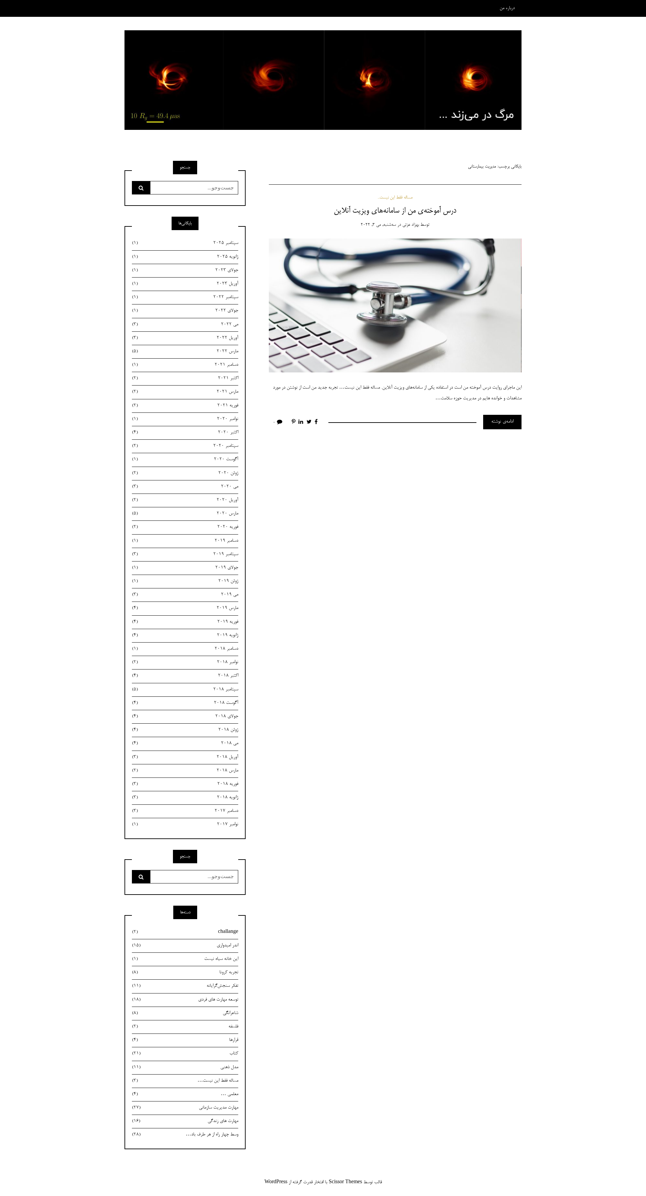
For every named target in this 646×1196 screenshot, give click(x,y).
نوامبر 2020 (185, 419)
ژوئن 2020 (185, 473)
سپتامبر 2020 (185, 446)
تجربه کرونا (185, 972)
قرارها (185, 1040)
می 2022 (185, 324)
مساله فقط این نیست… (185, 1081)
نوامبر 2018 (185, 662)
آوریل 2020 (185, 500)
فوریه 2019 (185, 622)
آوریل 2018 (185, 757)
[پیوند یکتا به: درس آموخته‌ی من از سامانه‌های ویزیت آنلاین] (395, 306)
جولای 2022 (185, 311)
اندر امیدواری (185, 945)
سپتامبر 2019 (185, 554)
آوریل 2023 (185, 284)
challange (185, 932)
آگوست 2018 (185, 703)
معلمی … (185, 1094)
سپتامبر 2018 (185, 689)
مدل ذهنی (185, 1067)
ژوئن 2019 (185, 581)
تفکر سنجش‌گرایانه (185, 986)
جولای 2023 (185, 270)
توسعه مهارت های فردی (185, 1000)
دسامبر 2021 (185, 365)
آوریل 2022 (185, 338)
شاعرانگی (185, 1013)
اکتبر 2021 (185, 378)
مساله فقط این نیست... (395, 197)
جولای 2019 (185, 568)
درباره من (507, 8)
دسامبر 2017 (185, 811)
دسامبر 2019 (185, 541)
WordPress (275, 1182)
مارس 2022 (185, 351)
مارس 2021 (185, 392)
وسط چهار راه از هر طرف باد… (185, 1134)
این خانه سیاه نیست (185, 959)
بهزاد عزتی (410, 224)
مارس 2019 (185, 608)
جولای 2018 (185, 716)
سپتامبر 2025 (185, 243)
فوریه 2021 (185, 405)
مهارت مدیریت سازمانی (185, 1108)
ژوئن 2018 (185, 730)
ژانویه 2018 (185, 797)
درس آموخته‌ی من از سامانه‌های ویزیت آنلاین (395, 211)
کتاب (185, 1053)
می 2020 (185, 487)
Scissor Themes (345, 1182)
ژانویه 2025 (185, 257)
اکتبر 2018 (185, 676)
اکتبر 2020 (185, 432)
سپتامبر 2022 (185, 297)
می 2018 (185, 743)
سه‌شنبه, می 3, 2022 (378, 224)
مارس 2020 (185, 513)
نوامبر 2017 (185, 824)
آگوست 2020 (185, 459)
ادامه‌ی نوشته (502, 422)
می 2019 (185, 594)
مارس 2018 (185, 770)
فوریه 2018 (185, 784)
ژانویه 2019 (185, 635)
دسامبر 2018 (185, 649)
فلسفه (185, 1026)
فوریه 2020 (185, 527)
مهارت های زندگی (185, 1121)
